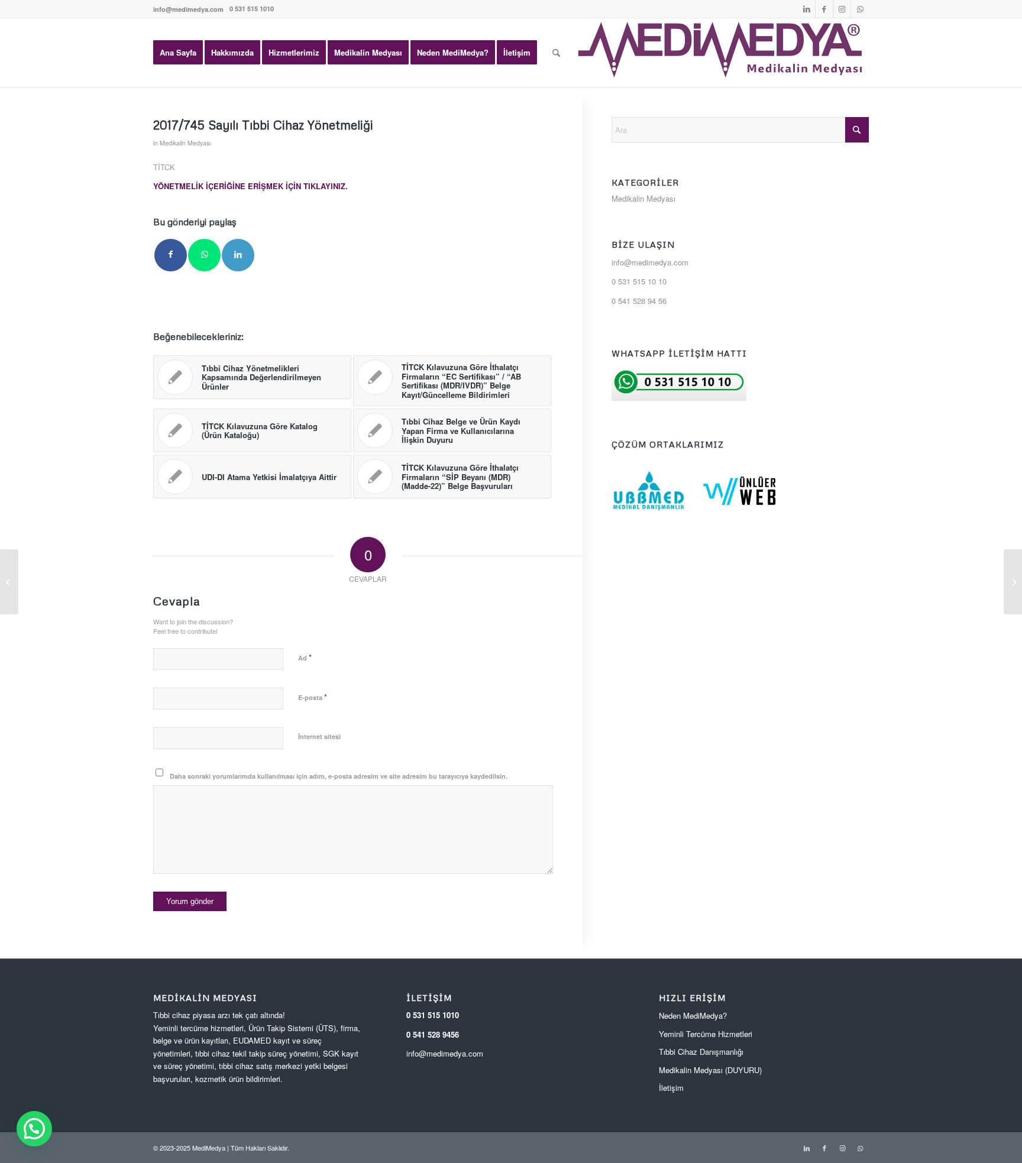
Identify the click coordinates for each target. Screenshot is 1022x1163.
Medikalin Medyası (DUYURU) (710, 1069)
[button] (34, 1128)
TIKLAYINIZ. (325, 186)
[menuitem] (188, 9)
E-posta (312, 696)
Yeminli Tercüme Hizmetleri (705, 1033)
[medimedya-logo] (721, 52)
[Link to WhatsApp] (860, 9)
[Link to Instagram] (841, 9)
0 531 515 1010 (432, 1015)
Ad (305, 657)
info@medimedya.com (188, 9)
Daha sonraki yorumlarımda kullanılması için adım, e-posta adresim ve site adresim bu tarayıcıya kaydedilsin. (338, 776)
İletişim (671, 1087)
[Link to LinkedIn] (806, 9)
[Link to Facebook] (824, 9)
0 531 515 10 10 (639, 281)
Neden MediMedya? (693, 1015)
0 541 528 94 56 (639, 300)
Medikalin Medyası (185, 142)
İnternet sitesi (319, 736)
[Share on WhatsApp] (204, 255)
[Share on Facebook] (170, 255)
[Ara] (556, 52)
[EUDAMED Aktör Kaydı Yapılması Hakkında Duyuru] (9, 581)
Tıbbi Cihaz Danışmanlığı (701, 1051)
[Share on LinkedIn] (238, 255)
